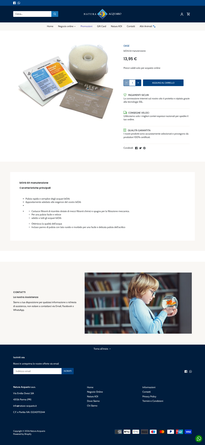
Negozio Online (95, 391)
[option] (65, 81)
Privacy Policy (149, 396)
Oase (127, 45)
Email (58, 306)
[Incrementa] (138, 83)
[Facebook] (14, 3)
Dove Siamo (93, 401)
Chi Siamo (92, 405)
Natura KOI (92, 396)
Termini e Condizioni (152, 401)
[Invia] (54, 14)
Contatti (146, 391)
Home (90, 387)
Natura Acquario (37, 431)
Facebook (67, 306)
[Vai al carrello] (188, 14)
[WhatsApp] (19, 3)
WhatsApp (18, 310)
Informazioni (148, 387)
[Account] (182, 14)
